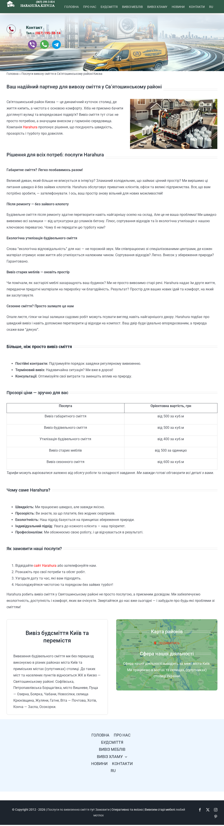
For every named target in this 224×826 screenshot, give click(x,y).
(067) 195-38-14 (48, 33)
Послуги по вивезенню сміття (68, 809)
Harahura (30, 127)
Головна (13, 73)
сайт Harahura (45, 565)
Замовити (102, 809)
